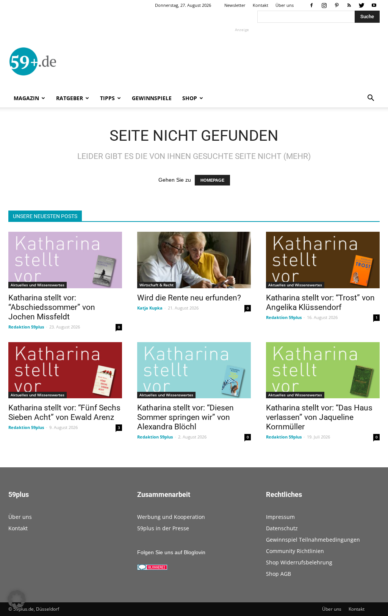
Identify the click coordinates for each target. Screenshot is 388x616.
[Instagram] (324, 5)
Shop (189, 98)
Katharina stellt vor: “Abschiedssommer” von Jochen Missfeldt (51, 307)
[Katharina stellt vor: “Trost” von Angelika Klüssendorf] (323, 260)
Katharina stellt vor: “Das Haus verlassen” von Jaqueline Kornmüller (319, 417)
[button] (370, 98)
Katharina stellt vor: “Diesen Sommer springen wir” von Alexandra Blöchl (185, 417)
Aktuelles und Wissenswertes (37, 285)
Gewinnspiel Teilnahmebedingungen (313, 539)
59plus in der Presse (163, 528)
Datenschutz (282, 528)
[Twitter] (361, 5)
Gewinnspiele (152, 98)
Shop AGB (278, 573)
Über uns (284, 5)
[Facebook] (311, 5)
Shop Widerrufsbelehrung (299, 562)
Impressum (280, 516)
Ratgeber (69, 98)
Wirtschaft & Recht (156, 285)
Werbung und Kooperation (171, 516)
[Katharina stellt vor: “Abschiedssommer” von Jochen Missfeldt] (65, 260)
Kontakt (260, 5)
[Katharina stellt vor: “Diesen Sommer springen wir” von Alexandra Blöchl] (194, 370)
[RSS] (349, 5)
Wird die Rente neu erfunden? (189, 297)
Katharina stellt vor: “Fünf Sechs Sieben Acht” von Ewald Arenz (64, 412)
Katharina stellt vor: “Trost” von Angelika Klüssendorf (320, 302)
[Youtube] (374, 5)
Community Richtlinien (295, 551)
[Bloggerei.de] (152, 568)
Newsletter (235, 5)
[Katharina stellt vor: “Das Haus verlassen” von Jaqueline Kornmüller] (323, 370)
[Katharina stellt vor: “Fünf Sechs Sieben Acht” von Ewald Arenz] (65, 370)
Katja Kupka (150, 308)
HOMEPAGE (212, 180)
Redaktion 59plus (26, 327)
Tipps (107, 98)
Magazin (26, 98)
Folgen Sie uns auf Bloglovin (171, 552)
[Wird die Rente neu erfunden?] (194, 260)
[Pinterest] (336, 5)
